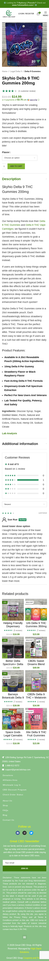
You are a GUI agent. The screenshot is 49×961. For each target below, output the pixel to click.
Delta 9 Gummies (32, 71)
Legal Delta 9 (16, 71)
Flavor (5, 152)
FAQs (5, 810)
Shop (5, 805)
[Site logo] (9, 13)
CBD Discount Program (15, 790)
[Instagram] (24, 833)
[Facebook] (18, 833)
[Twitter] (31, 833)
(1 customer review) (27, 91)
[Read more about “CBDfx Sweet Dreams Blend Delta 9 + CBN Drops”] (28, 655)
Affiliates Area (10, 780)
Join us (24, 868)
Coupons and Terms (33, 958)
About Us (7, 801)
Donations (8, 775)
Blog (5, 815)
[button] (24, 100)
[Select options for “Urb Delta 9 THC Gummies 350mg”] (28, 618)
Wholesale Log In (12, 785)
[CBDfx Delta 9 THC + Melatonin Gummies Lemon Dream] (36, 681)
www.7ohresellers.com (22, 5)
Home (4, 71)
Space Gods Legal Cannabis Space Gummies (13, 735)
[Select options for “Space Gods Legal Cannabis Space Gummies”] (4, 727)
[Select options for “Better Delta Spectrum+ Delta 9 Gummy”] (4, 655)
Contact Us (8, 820)
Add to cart (16, 166)
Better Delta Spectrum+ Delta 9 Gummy (13, 664)
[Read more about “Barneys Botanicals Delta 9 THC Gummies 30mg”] (4, 689)
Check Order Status (13, 795)
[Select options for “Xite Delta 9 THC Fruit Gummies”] (28, 727)
